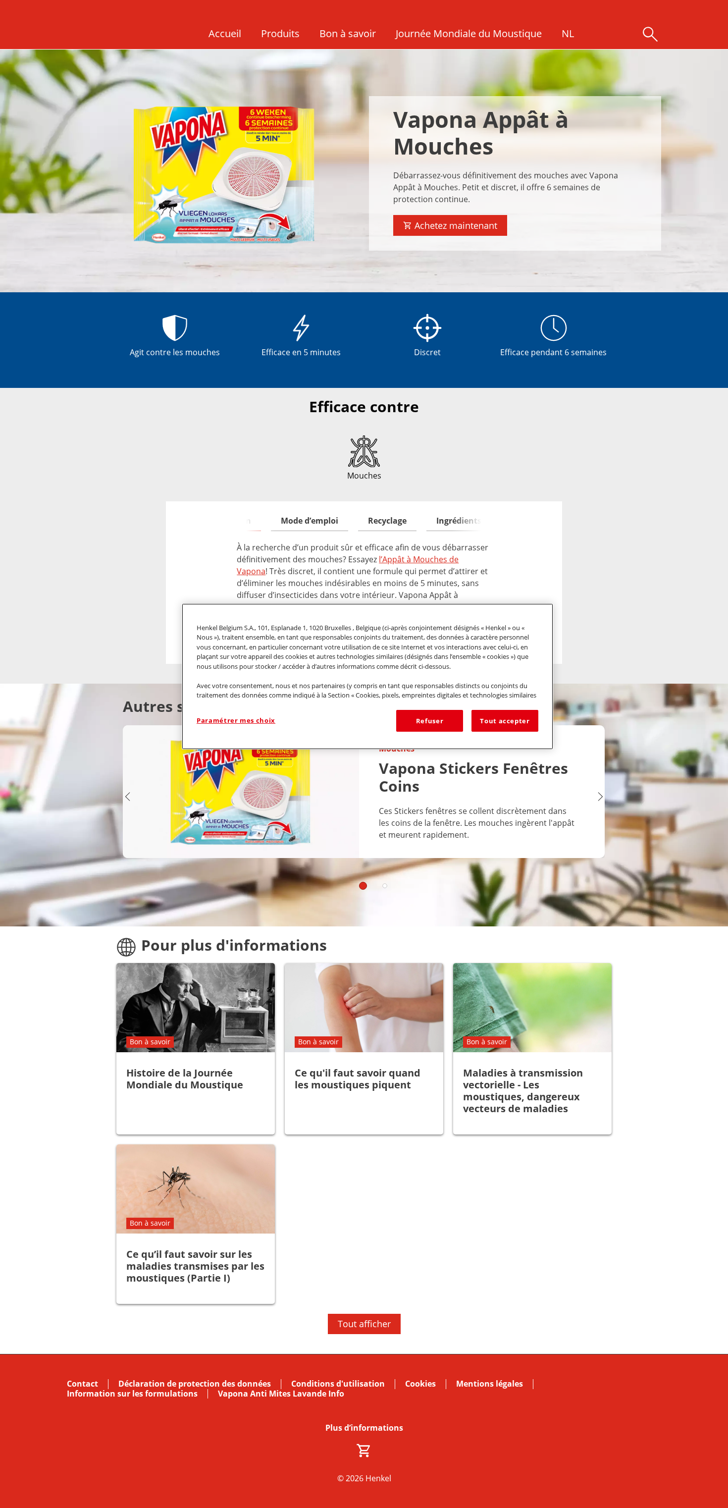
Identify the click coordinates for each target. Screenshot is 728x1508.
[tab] (309, 521)
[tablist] (364, 885)
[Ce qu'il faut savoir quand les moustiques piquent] (364, 1048)
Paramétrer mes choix (236, 720)
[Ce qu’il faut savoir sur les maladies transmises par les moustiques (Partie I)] (195, 1224)
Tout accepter (504, 720)
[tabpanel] (364, 577)
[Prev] (128, 796)
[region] (367, 676)
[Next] (600, 796)
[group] (364, 814)
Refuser (430, 720)
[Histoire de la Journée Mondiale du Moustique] (195, 1048)
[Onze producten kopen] (364, 1450)
